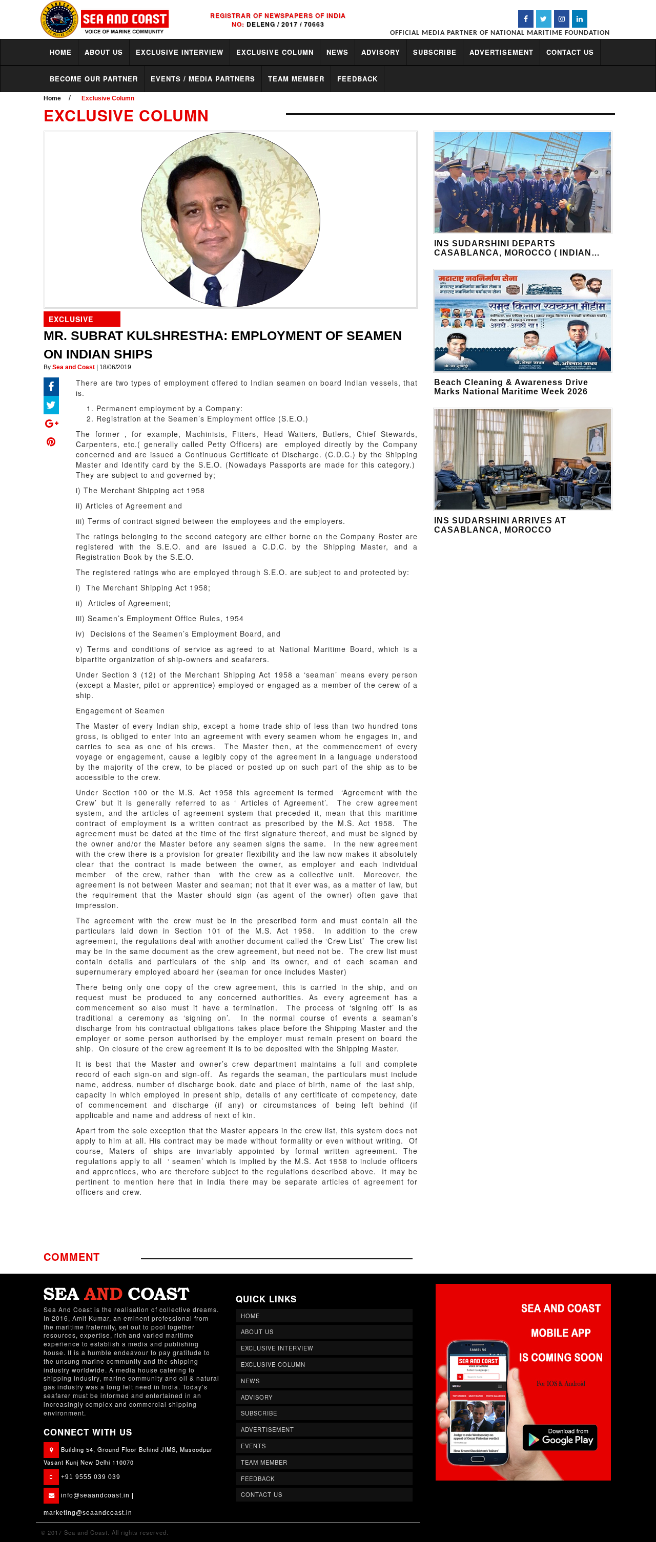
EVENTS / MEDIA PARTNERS (203, 78)
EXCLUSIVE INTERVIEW (179, 52)
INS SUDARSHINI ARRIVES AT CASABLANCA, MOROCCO (500, 525)
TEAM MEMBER (296, 78)
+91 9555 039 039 (90, 1477)
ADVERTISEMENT (501, 52)
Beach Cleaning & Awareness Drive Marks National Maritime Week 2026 (511, 387)
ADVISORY (380, 52)
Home (52, 98)
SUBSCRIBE (435, 52)
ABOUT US (104, 52)
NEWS (337, 52)
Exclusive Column (107, 98)
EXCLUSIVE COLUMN (275, 52)
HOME (61, 52)
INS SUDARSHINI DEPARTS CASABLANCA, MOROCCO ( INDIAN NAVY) (512, 252)
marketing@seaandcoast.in (88, 1512)
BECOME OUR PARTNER (94, 78)
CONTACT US (570, 52)
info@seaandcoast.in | (97, 1495)
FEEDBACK (357, 78)
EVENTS (253, 1446)
